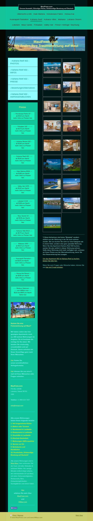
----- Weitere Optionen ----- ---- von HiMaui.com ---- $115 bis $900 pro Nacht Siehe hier (22, 291)
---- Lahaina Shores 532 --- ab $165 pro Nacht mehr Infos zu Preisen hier (22, 145)
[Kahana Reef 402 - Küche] (71, 87)
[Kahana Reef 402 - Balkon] (52, 67)
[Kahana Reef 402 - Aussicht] (52, 164)
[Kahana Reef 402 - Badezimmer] (52, 145)
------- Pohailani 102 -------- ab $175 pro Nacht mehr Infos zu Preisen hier (22, 130)
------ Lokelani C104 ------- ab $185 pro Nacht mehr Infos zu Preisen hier (22, 204)
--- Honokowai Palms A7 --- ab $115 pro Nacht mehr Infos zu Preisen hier (22, 116)
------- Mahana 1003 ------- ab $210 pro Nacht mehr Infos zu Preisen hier (22, 247)
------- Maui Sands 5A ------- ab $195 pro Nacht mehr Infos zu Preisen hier (22, 219)
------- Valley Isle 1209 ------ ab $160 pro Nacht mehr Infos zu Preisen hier (22, 189)
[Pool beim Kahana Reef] (52, 184)
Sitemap (20, 515)
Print (14, 515)
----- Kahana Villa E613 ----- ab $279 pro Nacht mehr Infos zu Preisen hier (22, 233)
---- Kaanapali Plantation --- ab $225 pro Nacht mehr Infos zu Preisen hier (22, 262)
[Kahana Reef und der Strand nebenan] (52, 87)
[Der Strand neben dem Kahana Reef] (71, 184)
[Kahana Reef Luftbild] (52, 203)
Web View (79, 515)
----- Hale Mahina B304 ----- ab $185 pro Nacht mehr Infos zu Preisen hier (22, 174)
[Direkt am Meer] (52, 222)
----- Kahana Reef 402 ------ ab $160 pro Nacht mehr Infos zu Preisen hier (22, 159)
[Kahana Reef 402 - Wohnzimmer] (71, 67)
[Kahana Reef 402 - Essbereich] (52, 125)
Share (15, 508)
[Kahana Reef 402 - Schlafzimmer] (71, 125)
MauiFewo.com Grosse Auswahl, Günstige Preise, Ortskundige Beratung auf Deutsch (46, 7)
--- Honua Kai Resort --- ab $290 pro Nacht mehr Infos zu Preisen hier (22, 277)
